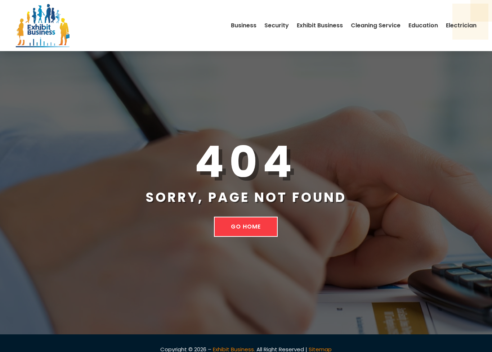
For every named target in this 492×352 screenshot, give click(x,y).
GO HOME (246, 226)
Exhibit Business (320, 25)
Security (276, 25)
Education (423, 25)
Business (243, 25)
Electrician (461, 25)
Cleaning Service (376, 25)
